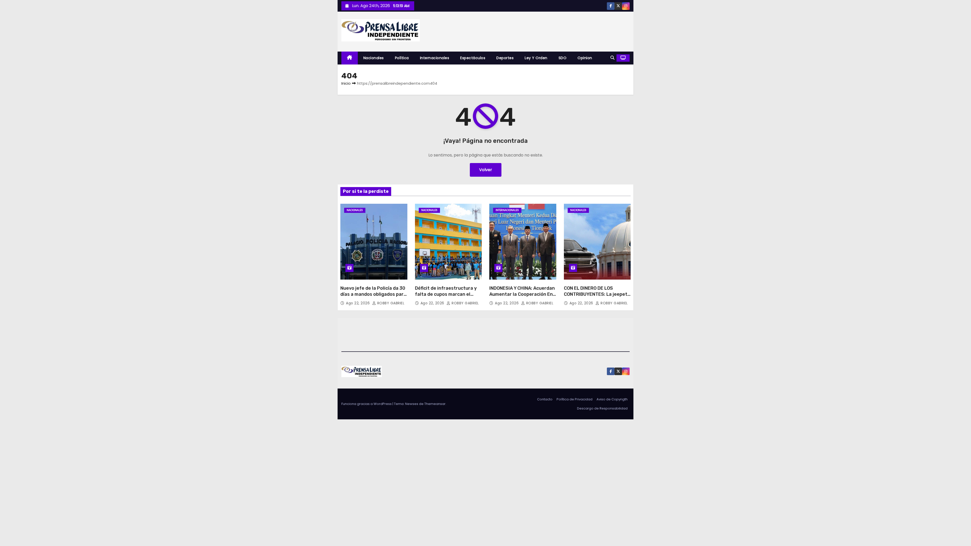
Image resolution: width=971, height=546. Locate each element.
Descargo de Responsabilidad (602, 408)
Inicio (346, 83)
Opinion (585, 57)
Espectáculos (472, 57)
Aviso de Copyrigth (612, 399)
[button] (612, 58)
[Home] (349, 58)
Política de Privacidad (574, 399)
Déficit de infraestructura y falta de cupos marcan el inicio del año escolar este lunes (446, 297)
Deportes (505, 57)
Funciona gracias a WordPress (366, 403)
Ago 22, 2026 (358, 303)
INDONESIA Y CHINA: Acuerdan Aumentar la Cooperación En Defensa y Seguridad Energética (522, 297)
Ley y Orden (536, 57)
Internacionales (434, 57)
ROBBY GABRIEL (390, 303)
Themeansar (435, 403)
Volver (485, 170)
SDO (563, 57)
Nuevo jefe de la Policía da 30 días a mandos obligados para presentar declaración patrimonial (373, 297)
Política (402, 57)
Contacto (545, 399)
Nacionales (373, 57)
